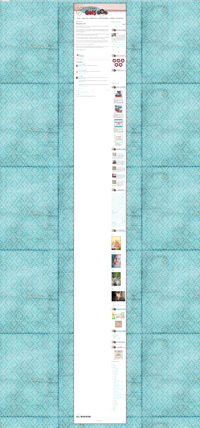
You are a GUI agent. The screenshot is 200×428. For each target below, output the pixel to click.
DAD (122, 199)
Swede (125, 218)
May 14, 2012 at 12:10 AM (82, 86)
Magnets (121, 206)
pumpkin (124, 213)
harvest (115, 204)
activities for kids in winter (119, 193)
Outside (119, 209)
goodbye (123, 203)
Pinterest (113, 213)
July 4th (116, 205)
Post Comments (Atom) (84, 92)
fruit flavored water (114, 203)
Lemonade (122, 205)
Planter (117, 213)
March (114, 402)
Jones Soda (112, 205)
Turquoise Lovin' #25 (120, 174)
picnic (125, 212)
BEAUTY (115, 196)
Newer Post (78, 90)
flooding (112, 202)
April (114, 400)
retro (121, 215)
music (116, 208)
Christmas (113, 199)
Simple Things (122, 216)
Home (93, 90)
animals (117, 194)
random (119, 214)
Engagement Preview (120, 160)
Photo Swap (115, 211)
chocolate (124, 198)
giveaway (119, 203)
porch (119, 213)
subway (116, 218)
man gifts (124, 206)
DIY (111, 200)
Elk (119, 200)
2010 (113, 408)
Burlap (125, 197)
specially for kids (119, 217)
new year (118, 208)
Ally (114, 194)
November (115, 370)
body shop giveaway (114, 197)
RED (112, 215)
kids (117, 205)
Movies (114, 208)
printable (121, 213)
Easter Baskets (117, 200)
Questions (116, 214)
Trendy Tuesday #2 (116, 380)
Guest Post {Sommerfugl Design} (118, 388)
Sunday (121, 218)
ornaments (116, 209)
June (114, 377)
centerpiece (116, 198)
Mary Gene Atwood (81, 70)
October (114, 371)
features (116, 201)
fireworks (119, 201)
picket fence (121, 212)
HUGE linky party (119, 204)
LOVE (118, 206)
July (114, 376)
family (125, 200)
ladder (120, 205)
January (114, 405)
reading (122, 214)
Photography (114, 212)
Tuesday (123, 222)
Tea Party (121, 219)
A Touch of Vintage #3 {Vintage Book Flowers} (120, 181)
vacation (118, 223)
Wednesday (113, 225)
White (116, 225)
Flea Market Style (123, 201)
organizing (112, 209)
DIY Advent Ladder (120, 166)
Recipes (124, 214)
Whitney (119, 225)
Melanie (79, 76)
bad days (122, 195)
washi (125, 224)
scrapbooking (124, 215)
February (115, 403)
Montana (121, 207)
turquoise (113, 224)
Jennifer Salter (80, 64)
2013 (113, 365)
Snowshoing (114, 217)
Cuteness (120, 199)
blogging (122, 196)
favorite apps (113, 201)
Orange (125, 208)
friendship (124, 202)
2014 (113, 364)
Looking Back (115, 206)
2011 (113, 407)
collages (116, 199)
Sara (118, 33)
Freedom (119, 202)
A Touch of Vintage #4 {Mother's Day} (119, 394)
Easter (114, 200)
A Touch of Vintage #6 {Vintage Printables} (118, 386)
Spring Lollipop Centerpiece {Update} (120, 154)
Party (121, 209)
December (115, 368)
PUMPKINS (112, 214)
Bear (125, 195)
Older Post (108, 90)
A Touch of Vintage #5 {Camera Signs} (118, 390)
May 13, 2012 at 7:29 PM (82, 66)
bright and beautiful (120, 197)
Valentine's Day (123, 223)
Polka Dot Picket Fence (117, 398)
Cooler (118, 199)
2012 (113, 367)
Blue (125, 196)
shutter (119, 216)
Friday (121, 202)
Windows (124, 225)
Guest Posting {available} (117, 396)
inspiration (124, 204)
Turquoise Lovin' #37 (116, 393)
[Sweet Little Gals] (118, 142)
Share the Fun (113, 216)
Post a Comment (80, 88)
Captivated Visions (120, 359)
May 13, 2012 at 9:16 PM (82, 73)
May (114, 379)
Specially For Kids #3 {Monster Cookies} (118, 382)
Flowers (115, 202)
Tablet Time (117, 219)
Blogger (102, 421)
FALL (123, 200)
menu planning (117, 207)
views (112, 224)
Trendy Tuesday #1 (116, 384)
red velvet (114, 215)
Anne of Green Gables (121, 194)
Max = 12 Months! (115, 335)
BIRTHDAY (118, 196)
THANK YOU (124, 219)
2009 (113, 410)
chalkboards (120, 198)
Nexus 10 (122, 208)
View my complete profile (115, 42)
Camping (112, 198)
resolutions (118, 215)
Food (116, 202)
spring (123, 217)
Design (125, 199)
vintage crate (120, 224)
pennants (124, 209)
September (115, 373)
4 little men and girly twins (117, 338)
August (114, 374)
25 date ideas (113, 193)
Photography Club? (116, 391)
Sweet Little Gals (113, 219)
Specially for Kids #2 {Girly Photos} (118, 397)
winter (112, 226)
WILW (122, 225)
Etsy (121, 200)
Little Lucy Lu (115, 334)
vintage (115, 225)
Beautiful (112, 196)
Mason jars (113, 207)
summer (118, 218)
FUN (117, 203)
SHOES (117, 216)
